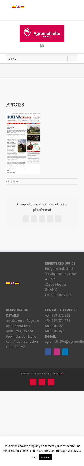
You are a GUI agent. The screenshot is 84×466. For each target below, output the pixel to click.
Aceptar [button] (45, 457)
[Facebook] (48, 351)
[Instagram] (57, 351)
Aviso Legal (58, 373)
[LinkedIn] (65, 351)
